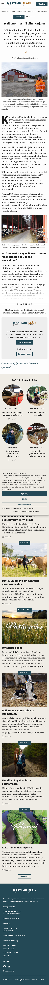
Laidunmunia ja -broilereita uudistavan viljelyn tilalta (18, 518)
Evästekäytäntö (7, 508)
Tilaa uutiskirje (8, 971)
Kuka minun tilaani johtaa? (18, 847)
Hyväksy (24, 493)
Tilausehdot (7, 979)
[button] (4, 4)
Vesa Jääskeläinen (30, 58)
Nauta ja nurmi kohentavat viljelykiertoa (12, 453)
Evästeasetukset (38, 979)
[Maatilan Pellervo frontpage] (14, 4)
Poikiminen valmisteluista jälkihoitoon (18, 712)
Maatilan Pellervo (9, 945)
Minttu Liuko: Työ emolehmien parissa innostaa (20, 582)
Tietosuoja (18, 979)
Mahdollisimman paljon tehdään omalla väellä (12, 413)
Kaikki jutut (24, 876)
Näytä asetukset (25, 504)
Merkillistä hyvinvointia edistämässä (16, 782)
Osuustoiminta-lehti (10, 952)
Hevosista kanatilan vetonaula (37, 413)
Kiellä (24, 499)
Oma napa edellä (12, 647)
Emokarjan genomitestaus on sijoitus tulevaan (37, 453)
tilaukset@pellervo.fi (11, 918)
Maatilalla (6, 367)
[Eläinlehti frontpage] (26, 4)
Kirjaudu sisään (24, 354)
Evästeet (26, 979)
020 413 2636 (8, 911)
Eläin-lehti (6, 11)
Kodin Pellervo (8, 949)
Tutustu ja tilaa (24, 342)
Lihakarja (33, 364)
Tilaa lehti (42, 4)
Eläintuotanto (16, 11)
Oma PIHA (6, 956)
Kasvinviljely (22, 364)
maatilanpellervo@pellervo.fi (14, 935)
